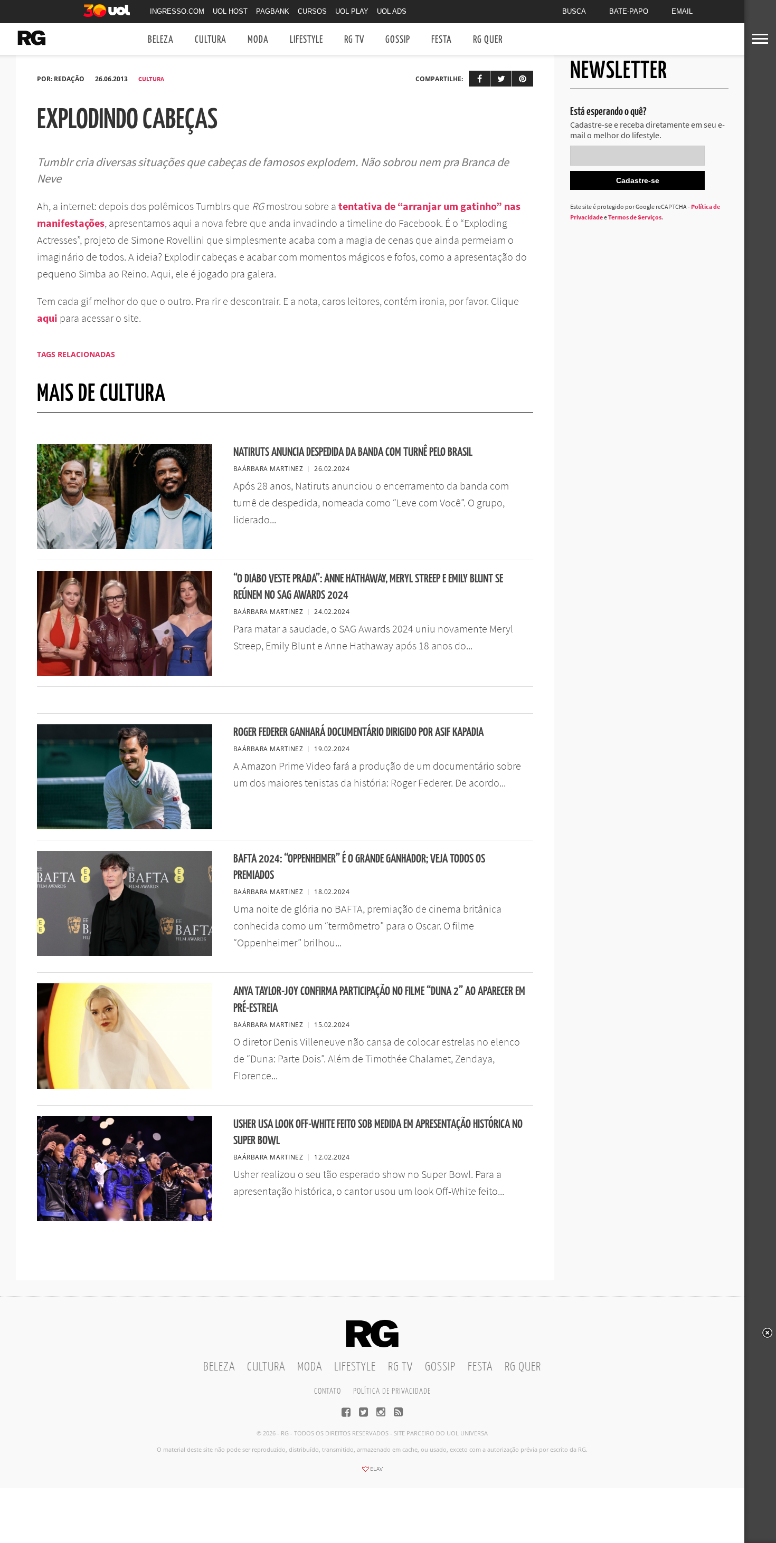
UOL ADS (391, 11)
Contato (327, 1391)
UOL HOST (230, 11)
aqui (47, 317)
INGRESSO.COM (177, 11)
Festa (441, 40)
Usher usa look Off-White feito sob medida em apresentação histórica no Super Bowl (378, 1132)
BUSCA (574, 11)
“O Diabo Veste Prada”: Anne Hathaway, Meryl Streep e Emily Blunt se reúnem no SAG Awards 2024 (368, 587)
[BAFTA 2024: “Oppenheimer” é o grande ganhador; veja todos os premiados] (124, 953)
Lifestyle (306, 40)
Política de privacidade (392, 1391)
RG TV (354, 40)
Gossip (397, 40)
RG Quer (488, 40)
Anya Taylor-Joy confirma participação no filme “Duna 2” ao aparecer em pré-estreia (379, 999)
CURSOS (312, 11)
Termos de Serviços (634, 217)
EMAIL (682, 11)
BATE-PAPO (628, 11)
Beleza (161, 40)
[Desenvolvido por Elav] (372, 1472)
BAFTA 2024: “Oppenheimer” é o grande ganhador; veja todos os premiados (359, 867)
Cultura (210, 40)
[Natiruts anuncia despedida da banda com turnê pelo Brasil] (124, 546)
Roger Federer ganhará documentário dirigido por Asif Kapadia (358, 732)
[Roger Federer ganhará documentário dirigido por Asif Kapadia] (124, 826)
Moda (258, 40)
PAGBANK (272, 11)
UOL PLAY (351, 11)
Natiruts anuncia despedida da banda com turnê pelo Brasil (352, 452)
